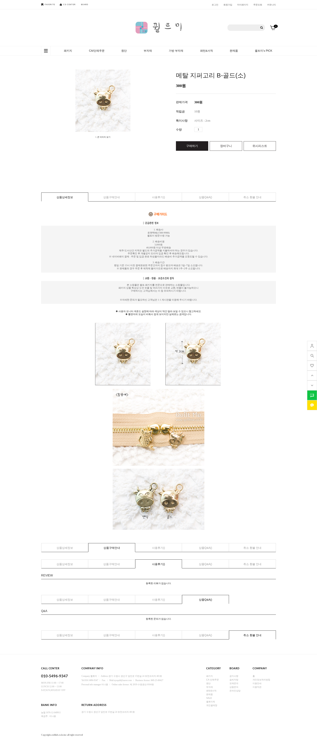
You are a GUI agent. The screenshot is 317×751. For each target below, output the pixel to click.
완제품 (234, 50)
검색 (261, 27)
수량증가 (205, 129)
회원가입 (227, 4)
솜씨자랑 (233, 679)
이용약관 (257, 687)
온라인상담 (235, 690)
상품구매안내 (111, 197)
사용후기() (158, 197)
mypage (312, 346)
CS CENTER (69, 4)
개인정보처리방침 (261, 679)
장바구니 (226, 145)
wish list (312, 366)
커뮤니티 (271, 4)
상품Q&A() (205, 197)
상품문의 (233, 687)
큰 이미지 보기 (103, 137)
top (312, 375)
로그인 (215, 4)
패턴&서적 (206, 50)
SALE (209, 698)
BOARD (84, 4)
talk (312, 395)
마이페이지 (242, 4)
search (312, 356)
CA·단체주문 (212, 679)
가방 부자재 (176, 50)
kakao (312, 405)
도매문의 (233, 683)
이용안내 (257, 683)
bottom (312, 385)
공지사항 (233, 676)
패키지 (68, 50)
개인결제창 (211, 705)
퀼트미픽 (210, 701)
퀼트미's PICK (263, 50)
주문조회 (257, 4)
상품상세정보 (65, 197)
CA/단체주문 (97, 50)
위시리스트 (259, 145)
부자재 (148, 50)
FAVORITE (50, 4)
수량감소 (210, 129)
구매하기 (192, 145)
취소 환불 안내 (252, 197)
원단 (124, 50)
